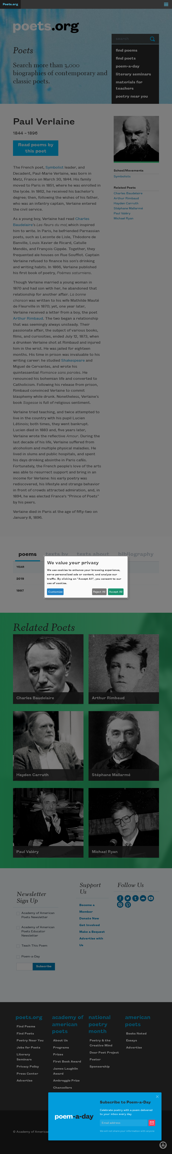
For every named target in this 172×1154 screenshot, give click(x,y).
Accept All (115, 591)
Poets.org (10, 4)
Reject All (99, 591)
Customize (55, 591)
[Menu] (166, 4)
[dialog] (86, 577)
